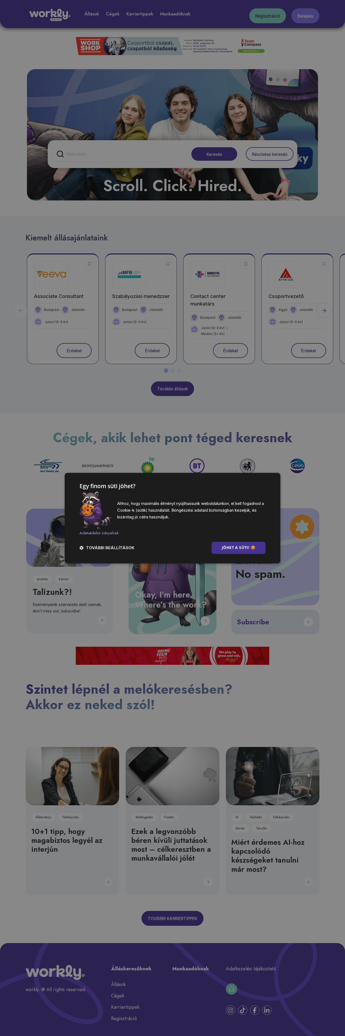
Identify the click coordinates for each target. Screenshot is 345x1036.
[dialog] (172, 518)
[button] (107, 548)
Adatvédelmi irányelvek (99, 533)
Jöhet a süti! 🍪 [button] (238, 547)
